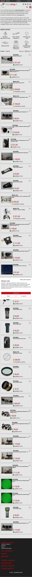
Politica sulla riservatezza (25, 279)
